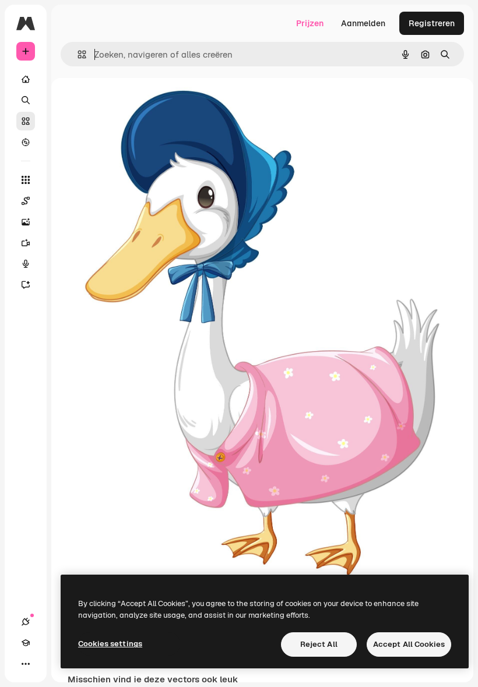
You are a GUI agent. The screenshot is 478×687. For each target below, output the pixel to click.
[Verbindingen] (25, 621)
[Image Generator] (25, 222)
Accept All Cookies (409, 644)
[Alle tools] (25, 180)
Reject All (319, 644)
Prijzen (310, 23)
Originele (156, 104)
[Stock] (25, 121)
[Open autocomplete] (77, 54)
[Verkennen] (25, 142)
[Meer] (25, 663)
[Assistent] (25, 284)
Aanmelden (363, 23)
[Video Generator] (25, 242)
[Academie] (25, 642)
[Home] (25, 79)
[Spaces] (25, 201)
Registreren (432, 23)
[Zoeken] (25, 100)
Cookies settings (110, 644)
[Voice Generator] (25, 263)
